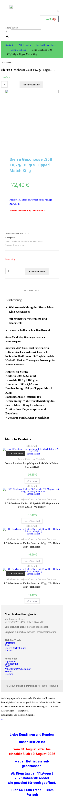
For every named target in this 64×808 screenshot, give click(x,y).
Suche (8, 27)
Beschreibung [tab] (32, 290)
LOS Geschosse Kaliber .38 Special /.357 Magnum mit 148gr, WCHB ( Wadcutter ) (32, 505)
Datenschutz (11, 663)
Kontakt (9, 650)
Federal (21, 459)
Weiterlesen (32, 481)
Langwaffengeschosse (46, 45)
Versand (9, 671)
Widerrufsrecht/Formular (18, 669)
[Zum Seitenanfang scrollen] (2, 694)
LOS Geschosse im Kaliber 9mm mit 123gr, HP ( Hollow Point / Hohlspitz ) (32, 585)
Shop (7, 645)
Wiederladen (25, 45)
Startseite (9, 45)
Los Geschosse (40, 499)
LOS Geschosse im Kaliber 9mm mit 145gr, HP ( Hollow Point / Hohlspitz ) (32, 545)
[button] (58, 11)
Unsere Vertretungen (15, 648)
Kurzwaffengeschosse (25, 499)
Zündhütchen (41, 459)
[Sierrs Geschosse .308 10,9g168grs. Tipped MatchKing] (32, 92)
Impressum (10, 661)
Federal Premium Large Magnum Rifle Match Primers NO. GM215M (32, 465)
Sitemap (9, 674)
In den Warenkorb (31, 84)
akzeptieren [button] (23, 710)
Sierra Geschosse (18, 50)
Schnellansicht (33, 454)
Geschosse (38, 241)
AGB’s (8, 666)
